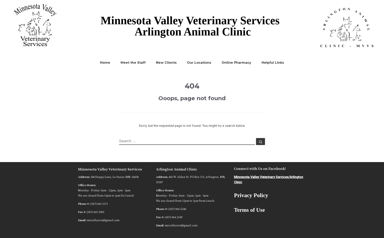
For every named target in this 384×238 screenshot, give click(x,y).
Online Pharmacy (236, 63)
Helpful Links (273, 63)
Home (105, 63)
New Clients (166, 63)
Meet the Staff (133, 63)
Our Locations (199, 63)
